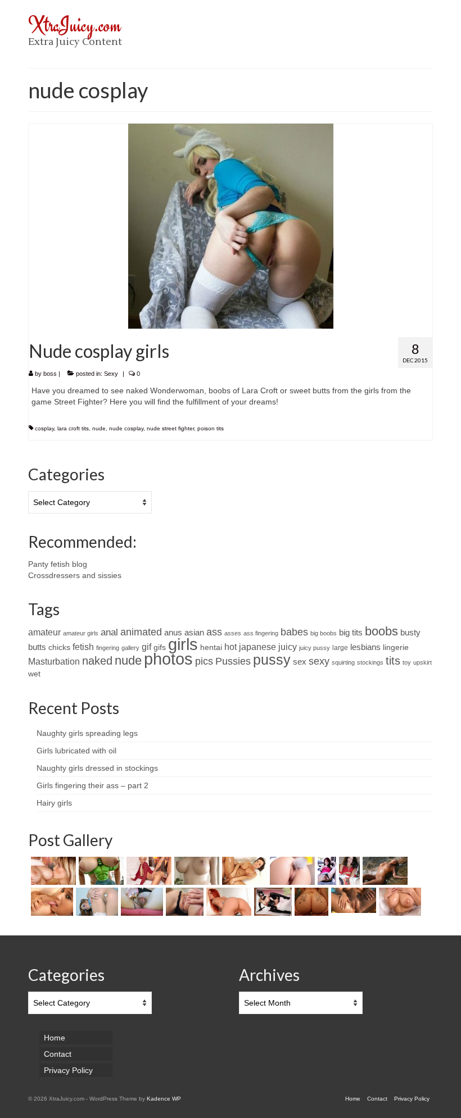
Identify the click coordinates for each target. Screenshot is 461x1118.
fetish (83, 647)
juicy (287, 647)
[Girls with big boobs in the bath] (398, 902)
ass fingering (260, 633)
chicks (59, 647)
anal (109, 632)
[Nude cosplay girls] (230, 225)
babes (294, 632)
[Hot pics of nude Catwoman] (271, 902)
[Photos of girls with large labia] (140, 902)
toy (407, 662)
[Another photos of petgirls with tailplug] (291, 871)
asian (194, 632)
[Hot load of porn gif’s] (147, 871)
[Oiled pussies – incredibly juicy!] (352, 900)
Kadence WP (164, 1099)
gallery (130, 647)
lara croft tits (73, 428)
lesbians (365, 647)
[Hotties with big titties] (195, 871)
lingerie (396, 647)
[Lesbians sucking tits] (52, 871)
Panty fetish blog (57, 564)
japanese (257, 647)
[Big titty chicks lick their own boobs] (50, 902)
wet (34, 674)
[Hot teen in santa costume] (348, 871)
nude (99, 428)
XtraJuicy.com (74, 25)
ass (214, 632)
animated (141, 632)
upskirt (422, 662)
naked (97, 661)
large (340, 648)
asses (232, 633)
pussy (272, 659)
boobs (381, 631)
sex (299, 661)
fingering (107, 647)
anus (173, 632)
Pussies (233, 661)
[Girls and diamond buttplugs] (95, 902)
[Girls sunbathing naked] (384, 871)
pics (204, 661)
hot (230, 647)
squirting (343, 662)
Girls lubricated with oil (76, 750)
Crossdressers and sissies (74, 575)
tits (393, 661)
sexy (319, 661)
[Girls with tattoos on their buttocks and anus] (310, 902)
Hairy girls (54, 802)
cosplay (44, 428)
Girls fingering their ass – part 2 (92, 785)
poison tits (210, 428)
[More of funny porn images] (100, 871)
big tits (351, 632)
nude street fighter (170, 428)
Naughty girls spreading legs (87, 733)
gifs (159, 647)
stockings (370, 662)
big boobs (323, 633)
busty (410, 632)
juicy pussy (314, 647)
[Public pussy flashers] (325, 871)
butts (37, 647)
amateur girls (80, 633)
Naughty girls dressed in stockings (97, 767)
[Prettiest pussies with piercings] (183, 902)
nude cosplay (126, 428)
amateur (44, 632)
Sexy (111, 373)
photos (168, 658)
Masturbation (54, 661)
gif (146, 647)
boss (50, 373)
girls (183, 644)
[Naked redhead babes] (227, 902)
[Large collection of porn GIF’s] (243, 871)
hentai (211, 647)
